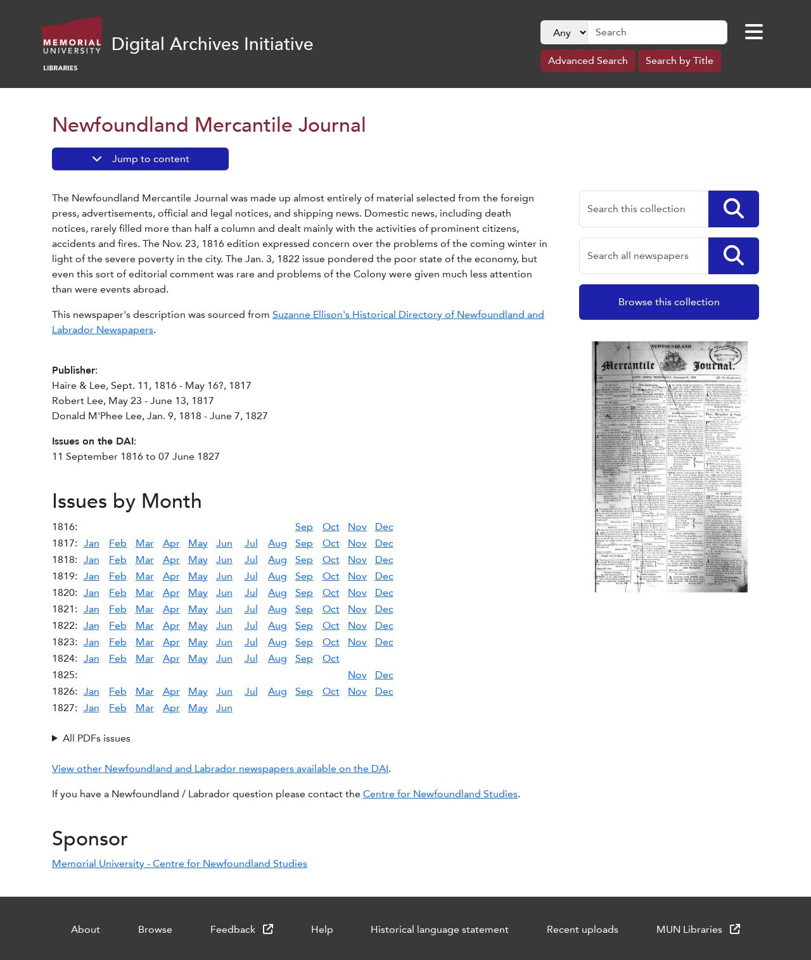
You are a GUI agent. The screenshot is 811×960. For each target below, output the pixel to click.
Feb (118, 543)
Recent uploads (582, 929)
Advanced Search (588, 60)
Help (322, 929)
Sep (304, 527)
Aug (277, 543)
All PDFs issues (97, 738)
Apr (171, 543)
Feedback (234, 929)
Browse (155, 929)
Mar (145, 543)
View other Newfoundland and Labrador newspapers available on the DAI (220, 768)
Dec (384, 527)
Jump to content (150, 159)
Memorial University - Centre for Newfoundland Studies (179, 863)
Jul (251, 543)
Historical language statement (440, 929)
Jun (224, 543)
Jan (91, 543)
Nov (357, 527)
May (198, 543)
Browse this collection (669, 302)
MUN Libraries (690, 929)
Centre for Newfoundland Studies (440, 794)
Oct (331, 527)
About (85, 929)
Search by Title (679, 60)
